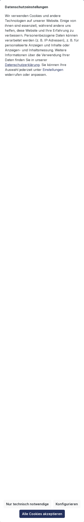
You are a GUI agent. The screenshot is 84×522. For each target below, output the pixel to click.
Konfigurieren (67, 504)
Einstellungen (53, 70)
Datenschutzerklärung (22, 65)
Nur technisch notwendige (27, 504)
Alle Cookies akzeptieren (42, 514)
